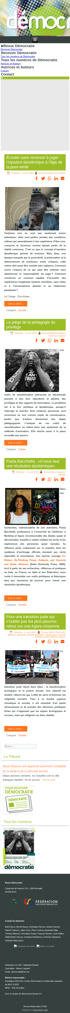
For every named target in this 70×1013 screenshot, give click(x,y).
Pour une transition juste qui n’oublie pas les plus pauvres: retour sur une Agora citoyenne (32, 621)
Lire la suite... (16, 303)
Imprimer (62, 173)
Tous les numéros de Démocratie (18, 56)
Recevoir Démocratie (11, 49)
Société (22, 310)
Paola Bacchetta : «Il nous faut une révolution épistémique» (32, 463)
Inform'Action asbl (40, 1010)
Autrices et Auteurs (11, 63)
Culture (22, 449)
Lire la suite (49, 779)
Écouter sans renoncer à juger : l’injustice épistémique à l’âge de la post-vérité (34, 162)
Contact (5, 70)
